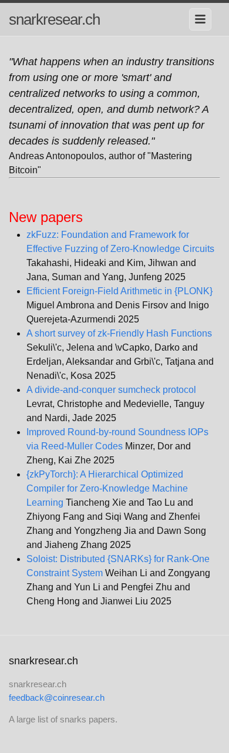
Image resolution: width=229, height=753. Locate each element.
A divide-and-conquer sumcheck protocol (111, 390)
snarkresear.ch (54, 19)
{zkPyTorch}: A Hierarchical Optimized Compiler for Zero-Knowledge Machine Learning (107, 488)
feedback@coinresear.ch (57, 697)
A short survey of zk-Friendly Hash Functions (119, 333)
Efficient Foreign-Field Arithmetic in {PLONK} (119, 291)
